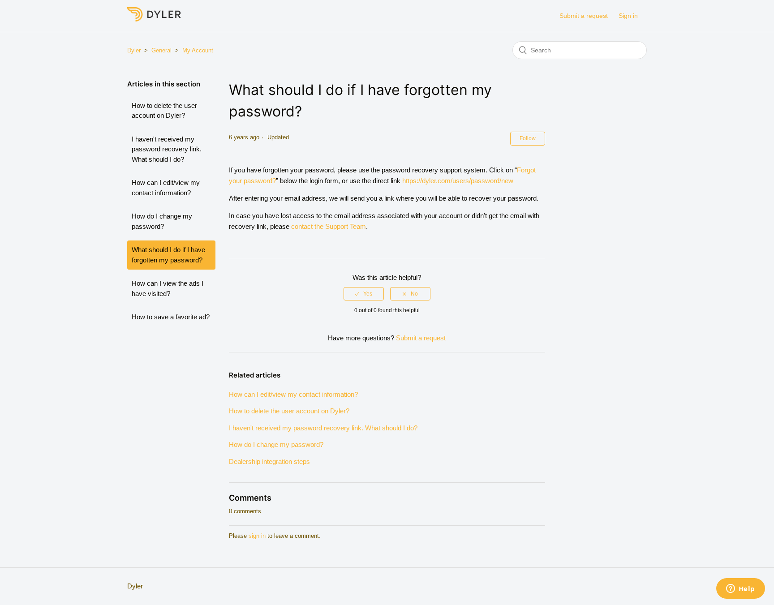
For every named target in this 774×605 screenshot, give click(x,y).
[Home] (154, 19)
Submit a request (583, 15)
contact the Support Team (328, 226)
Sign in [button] (628, 15)
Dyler (134, 50)
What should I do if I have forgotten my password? (168, 255)
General (161, 50)
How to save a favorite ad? (171, 317)
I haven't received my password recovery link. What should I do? (167, 149)
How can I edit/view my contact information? (166, 188)
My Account (197, 50)
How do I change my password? (162, 221)
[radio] (364, 293)
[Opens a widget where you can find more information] (740, 589)
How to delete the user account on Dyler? (164, 111)
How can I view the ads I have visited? (167, 288)
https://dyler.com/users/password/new (457, 181)
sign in (257, 535)
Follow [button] (528, 138)
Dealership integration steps (269, 461)
